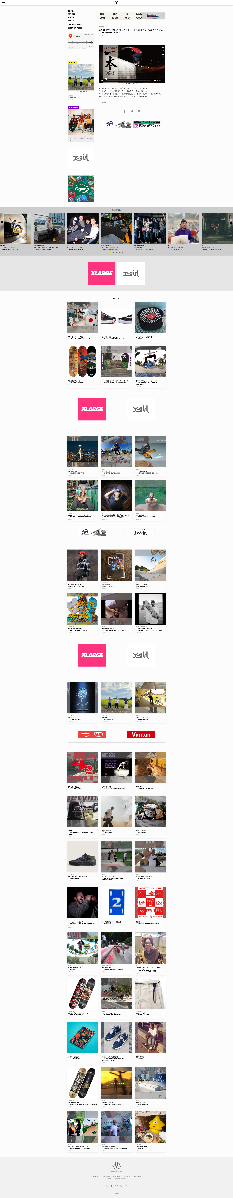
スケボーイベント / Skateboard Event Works (116, 1178)
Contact (95, 1176)
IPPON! (101, 27)
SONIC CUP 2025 (75, 28)
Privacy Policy (106, 1176)
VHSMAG (70, 48)
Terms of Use (116, 1176)
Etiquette (127, 1176)
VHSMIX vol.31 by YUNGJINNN (79, 48)
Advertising (137, 1176)
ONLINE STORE (74, 24)
